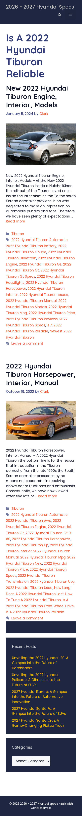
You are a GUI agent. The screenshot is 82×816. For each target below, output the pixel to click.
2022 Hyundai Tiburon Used (29, 587)
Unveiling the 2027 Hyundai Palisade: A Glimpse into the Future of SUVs (36, 679)
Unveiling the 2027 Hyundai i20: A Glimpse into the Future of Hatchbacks (40, 662)
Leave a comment (27, 343)
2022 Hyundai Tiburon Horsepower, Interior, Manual (40, 374)
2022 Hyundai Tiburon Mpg (43, 557)
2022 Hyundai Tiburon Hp (27, 545)
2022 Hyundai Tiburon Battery (31, 246)
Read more (15, 221)
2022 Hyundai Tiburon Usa (52, 581)
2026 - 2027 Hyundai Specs (40, 6)
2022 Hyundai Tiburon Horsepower (41, 539)
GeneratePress (41, 808)
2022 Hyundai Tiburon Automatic (39, 239)
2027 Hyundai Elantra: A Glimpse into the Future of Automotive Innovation (39, 696)
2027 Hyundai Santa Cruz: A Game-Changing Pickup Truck (38, 723)
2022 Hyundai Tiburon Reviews (32, 319)
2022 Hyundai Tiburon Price (52, 313)
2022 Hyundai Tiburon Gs (40, 264)
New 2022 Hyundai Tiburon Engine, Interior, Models (37, 96)
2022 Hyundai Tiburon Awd (28, 520)
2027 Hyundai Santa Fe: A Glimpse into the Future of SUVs (39, 711)
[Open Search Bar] (59, 15)
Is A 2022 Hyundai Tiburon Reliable (35, 612)
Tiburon (17, 233)
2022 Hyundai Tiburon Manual (31, 300)
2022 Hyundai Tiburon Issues (44, 294)
